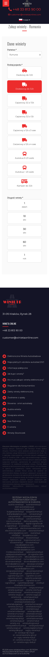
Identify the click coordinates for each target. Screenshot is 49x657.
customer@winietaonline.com (25, 14)
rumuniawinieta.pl (13, 559)
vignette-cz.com (33, 576)
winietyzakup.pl (16, 630)
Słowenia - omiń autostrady (19, 403)
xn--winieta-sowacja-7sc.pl (24, 640)
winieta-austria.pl (15, 590)
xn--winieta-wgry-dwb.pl (24, 642)
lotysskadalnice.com (24, 545)
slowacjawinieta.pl (15, 566)
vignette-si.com (33, 580)
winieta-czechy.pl (33, 590)
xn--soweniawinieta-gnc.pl (24, 635)
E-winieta (11, 427)
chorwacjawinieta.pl (32, 516)
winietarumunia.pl (15, 614)
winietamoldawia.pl (16, 611)
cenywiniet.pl (14, 516)
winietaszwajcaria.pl (15, 618)
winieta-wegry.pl (15, 595)
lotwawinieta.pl (32, 542)
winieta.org (16, 597)
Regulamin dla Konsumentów (21, 386)
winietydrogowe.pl (30, 623)
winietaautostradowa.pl (24, 602)
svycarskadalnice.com (24, 568)
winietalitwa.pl (16, 609)
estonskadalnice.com (18, 533)
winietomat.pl (33, 621)
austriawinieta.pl (33, 504)
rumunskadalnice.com (34, 559)
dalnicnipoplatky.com (33, 521)
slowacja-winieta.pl (35, 564)
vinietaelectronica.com (24, 585)
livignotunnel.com (32, 540)
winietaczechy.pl (15, 606)
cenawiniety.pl (35, 514)
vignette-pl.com (15, 578)
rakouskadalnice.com (34, 557)
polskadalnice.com (13, 557)
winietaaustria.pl (31, 597)
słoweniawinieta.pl (34, 571)
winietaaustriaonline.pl (24, 599)
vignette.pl (10, 583)
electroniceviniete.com (15, 530)
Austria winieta (14, 409)
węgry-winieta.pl (32, 630)
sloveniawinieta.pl (13, 561)
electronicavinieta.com (30, 528)
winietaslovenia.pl (34, 614)
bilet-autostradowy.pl (24, 507)
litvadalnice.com (30, 535)
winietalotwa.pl (32, 609)
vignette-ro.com (16, 580)
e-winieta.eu (24, 526)
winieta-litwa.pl (14, 592)
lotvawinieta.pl (16, 542)
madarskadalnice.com (24, 547)
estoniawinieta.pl (36, 530)
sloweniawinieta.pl (34, 566)
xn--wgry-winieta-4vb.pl (24, 637)
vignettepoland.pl (25, 583)
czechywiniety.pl (13, 521)
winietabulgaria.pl (14, 604)
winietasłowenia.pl (34, 618)
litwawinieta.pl (32, 538)
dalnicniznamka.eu (14, 523)
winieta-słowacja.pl (32, 592)
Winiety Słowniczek (16, 433)
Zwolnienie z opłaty (16, 397)
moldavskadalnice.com (24, 549)
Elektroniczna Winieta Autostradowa (24, 356)
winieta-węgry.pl (33, 595)
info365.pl (16, 535)
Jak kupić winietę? (15, 374)
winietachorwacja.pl (33, 604)
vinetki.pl (40, 583)
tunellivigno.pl (16, 573)
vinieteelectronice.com (16, 587)
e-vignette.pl (11, 526)
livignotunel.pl (15, 540)
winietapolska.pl (34, 611)
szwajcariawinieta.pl (15, 571)
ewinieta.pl (35, 533)
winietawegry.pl (17, 621)
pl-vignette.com (35, 554)
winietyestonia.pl (36, 625)
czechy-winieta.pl (16, 519)
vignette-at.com (32, 573)
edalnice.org (38, 526)
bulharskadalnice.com (17, 514)
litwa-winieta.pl (17, 538)
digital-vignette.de (34, 523)
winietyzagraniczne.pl (33, 628)
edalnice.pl (13, 528)
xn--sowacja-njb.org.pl (24, 633)
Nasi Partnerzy (14, 421)
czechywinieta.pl (33, 519)
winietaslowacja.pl (15, 616)
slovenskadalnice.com (34, 561)
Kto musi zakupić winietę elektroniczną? (25, 380)
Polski (25, 20)
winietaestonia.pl (33, 606)
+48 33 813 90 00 (26, 9)
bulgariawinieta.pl (34, 511)
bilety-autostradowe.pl (24, 509)
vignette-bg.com (15, 576)
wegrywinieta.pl (36, 587)
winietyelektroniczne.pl (15, 625)
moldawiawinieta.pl (14, 552)
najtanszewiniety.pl (34, 552)
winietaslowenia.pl (34, 616)
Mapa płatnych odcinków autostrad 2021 (25, 362)
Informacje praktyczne (17, 368)
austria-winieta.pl (16, 504)
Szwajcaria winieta (15, 415)
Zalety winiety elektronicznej (20, 391)
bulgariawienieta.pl (15, 511)
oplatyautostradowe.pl (16, 554)
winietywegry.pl (14, 628)
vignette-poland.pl (33, 578)
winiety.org (15, 623)
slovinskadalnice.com (14, 564)
